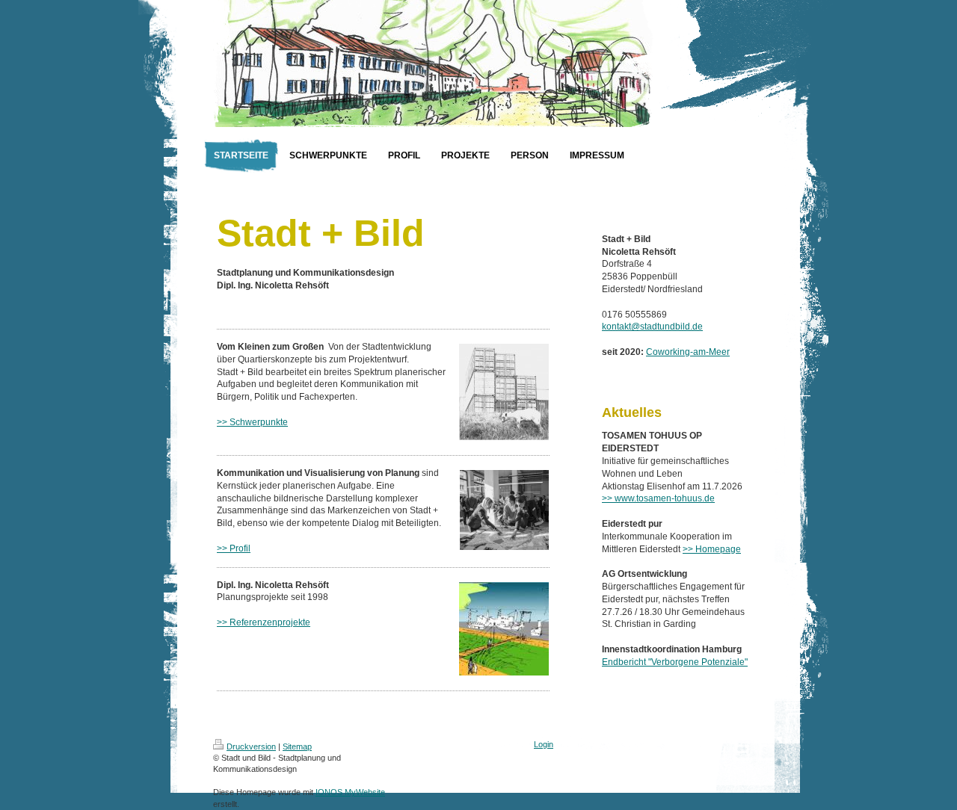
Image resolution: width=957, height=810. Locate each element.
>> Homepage (712, 549)
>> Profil (233, 548)
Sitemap (297, 746)
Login (543, 744)
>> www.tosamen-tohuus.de (658, 498)
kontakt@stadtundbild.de (652, 326)
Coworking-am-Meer (688, 352)
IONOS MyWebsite (350, 792)
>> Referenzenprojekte (263, 622)
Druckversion (251, 746)
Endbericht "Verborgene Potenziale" (675, 662)
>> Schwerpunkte (252, 422)
